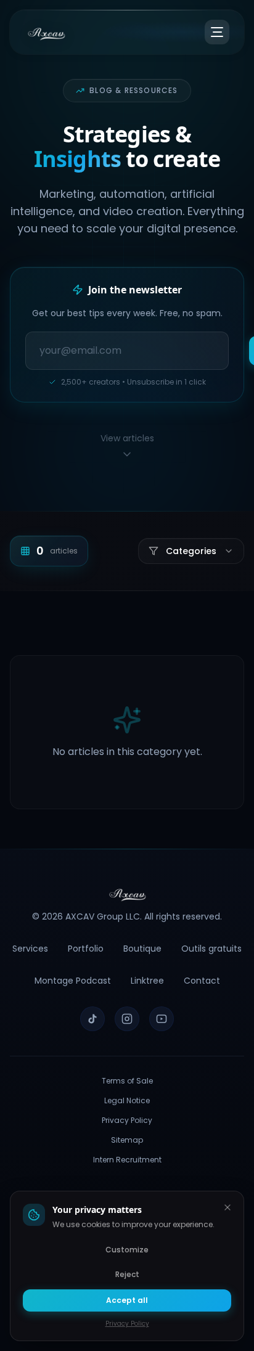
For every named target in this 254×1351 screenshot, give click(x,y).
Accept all (127, 1300)
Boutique (142, 948)
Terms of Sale (127, 1081)
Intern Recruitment (127, 1160)
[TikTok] (92, 1018)
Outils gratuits (211, 948)
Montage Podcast (73, 980)
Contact (202, 980)
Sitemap (127, 1140)
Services (30, 948)
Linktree (147, 980)
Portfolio (86, 948)
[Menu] (217, 32)
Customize (127, 1249)
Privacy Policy (127, 1120)
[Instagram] (127, 1018)
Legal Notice (127, 1101)
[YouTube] (161, 1018)
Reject (127, 1274)
